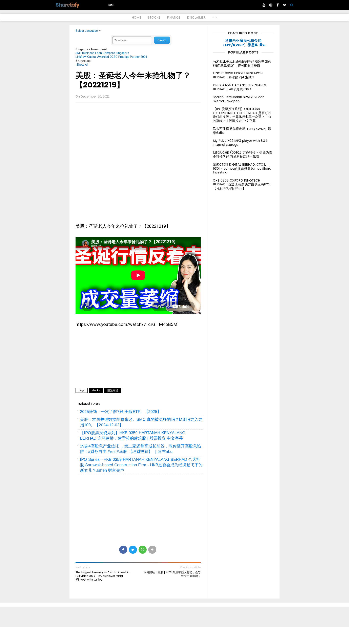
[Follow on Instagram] (271, 5)
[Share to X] (133, 550)
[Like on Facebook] (278, 5)
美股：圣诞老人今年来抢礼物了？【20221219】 (133, 80)
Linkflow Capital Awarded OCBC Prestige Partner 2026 (111, 57)
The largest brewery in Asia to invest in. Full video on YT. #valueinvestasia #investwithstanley (103, 576)
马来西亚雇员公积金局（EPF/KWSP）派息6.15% (243, 42)
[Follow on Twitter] (285, 5)
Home (111, 5)
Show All (82, 64)
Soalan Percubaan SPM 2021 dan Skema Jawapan (238, 99)
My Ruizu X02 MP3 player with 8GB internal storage (240, 142)
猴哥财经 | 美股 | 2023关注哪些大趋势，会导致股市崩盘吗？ (172, 574)
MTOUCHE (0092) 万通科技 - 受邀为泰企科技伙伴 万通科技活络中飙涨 (242, 154)
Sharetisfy (67, 4)
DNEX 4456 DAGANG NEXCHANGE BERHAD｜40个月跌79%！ (240, 87)
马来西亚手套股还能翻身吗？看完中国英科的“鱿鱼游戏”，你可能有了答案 (242, 63)
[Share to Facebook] (123, 550)
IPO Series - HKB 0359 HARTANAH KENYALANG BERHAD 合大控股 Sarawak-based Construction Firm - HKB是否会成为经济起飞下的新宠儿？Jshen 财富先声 (141, 465)
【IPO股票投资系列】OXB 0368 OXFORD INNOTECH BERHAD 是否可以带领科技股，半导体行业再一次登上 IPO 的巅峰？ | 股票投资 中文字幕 (242, 115)
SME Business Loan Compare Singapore (102, 53)
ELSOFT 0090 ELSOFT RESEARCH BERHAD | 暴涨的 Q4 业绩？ (238, 75)
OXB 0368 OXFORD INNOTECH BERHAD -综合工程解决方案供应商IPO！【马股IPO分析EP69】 (243, 184)
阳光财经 (112, 390)
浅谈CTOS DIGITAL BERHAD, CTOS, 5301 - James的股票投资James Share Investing (242, 168)
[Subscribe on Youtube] (264, 5)
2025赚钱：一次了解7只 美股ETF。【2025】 (120, 411)
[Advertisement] (138, 135)
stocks (96, 390)
